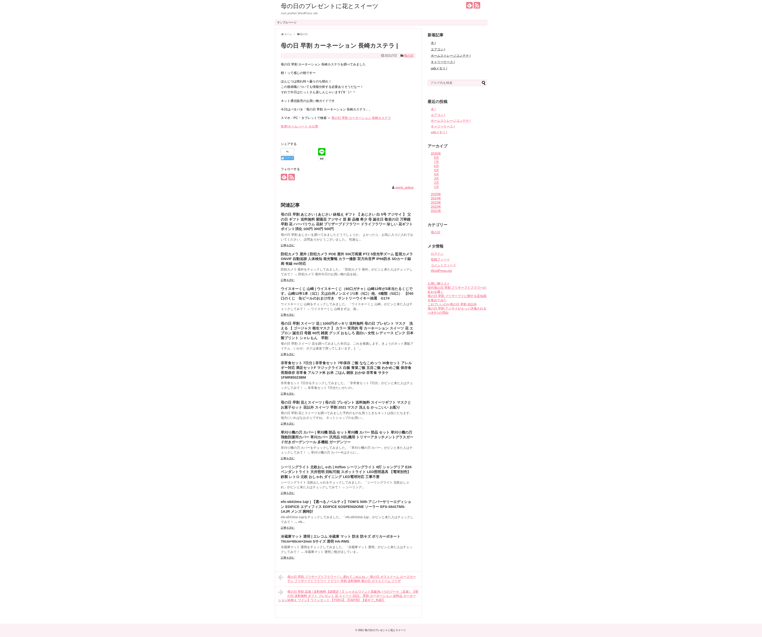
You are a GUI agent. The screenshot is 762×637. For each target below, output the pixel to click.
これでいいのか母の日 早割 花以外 (452, 304)
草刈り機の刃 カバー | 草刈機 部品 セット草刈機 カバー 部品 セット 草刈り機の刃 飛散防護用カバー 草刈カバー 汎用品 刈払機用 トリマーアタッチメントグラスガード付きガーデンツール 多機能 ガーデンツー (347, 437)
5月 (436, 170)
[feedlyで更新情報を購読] (469, 5)
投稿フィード (440, 259)
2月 (436, 182)
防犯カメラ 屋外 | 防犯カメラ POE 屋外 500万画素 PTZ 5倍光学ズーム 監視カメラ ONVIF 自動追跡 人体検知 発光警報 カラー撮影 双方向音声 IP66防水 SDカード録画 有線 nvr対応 (347, 259)
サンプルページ (286, 22)
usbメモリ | (439, 68)
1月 (436, 187)
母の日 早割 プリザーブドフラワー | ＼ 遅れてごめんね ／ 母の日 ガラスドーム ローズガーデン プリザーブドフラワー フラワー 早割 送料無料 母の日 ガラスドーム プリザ (351, 579)
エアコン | (438, 49)
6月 (436, 166)
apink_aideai (404, 187)
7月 (436, 162)
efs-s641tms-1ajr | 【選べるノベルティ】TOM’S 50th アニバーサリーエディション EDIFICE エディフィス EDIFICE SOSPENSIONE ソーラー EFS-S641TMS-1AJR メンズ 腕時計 (346, 506)
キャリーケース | (443, 62)
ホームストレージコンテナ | (450, 55)
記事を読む (288, 245)
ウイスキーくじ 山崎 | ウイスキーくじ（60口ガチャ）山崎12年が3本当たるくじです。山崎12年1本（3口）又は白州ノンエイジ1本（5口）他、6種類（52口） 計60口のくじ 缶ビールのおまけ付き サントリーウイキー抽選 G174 (347, 293)
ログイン (437, 253)
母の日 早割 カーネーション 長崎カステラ (361, 118)
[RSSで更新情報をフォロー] (477, 5)
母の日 (409, 55)
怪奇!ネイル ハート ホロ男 (299, 126)
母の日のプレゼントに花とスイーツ (329, 6)
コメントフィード (443, 265)
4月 (436, 174)
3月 (436, 178)
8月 (436, 157)
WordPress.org (441, 270)
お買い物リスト (439, 283)
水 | (433, 43)
